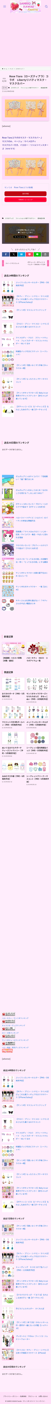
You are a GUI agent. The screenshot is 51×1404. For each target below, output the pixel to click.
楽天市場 (25, 194)
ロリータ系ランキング (10, 1033)
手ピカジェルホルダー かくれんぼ (30, 1308)
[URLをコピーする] (45, 254)
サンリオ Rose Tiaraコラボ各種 (19, 187)
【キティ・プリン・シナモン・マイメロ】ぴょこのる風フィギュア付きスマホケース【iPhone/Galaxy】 (32, 299)
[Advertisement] (25, 40)
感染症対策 (44, 88)
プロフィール (32, 1396)
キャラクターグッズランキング (13, 1025)
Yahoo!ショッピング (25, 200)
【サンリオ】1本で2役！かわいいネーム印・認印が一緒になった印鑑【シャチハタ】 (32, 1325)
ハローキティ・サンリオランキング (15, 1018)
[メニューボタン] (4, 6)
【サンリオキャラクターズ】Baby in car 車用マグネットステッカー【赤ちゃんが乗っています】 (32, 395)
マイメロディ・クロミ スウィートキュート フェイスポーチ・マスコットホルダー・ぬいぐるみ (32, 340)
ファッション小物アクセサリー (30, 88)
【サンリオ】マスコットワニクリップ (31, 310)
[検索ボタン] (46, 6)
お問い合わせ (43, 1396)
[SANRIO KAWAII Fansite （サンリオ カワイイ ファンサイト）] (25, 5)
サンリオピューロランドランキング (15, 1040)
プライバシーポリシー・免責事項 (14, 1396)
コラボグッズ (15, 88)
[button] (5, 254)
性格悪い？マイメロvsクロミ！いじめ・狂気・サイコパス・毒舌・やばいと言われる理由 (32, 534)
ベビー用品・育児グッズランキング (15, 1047)
